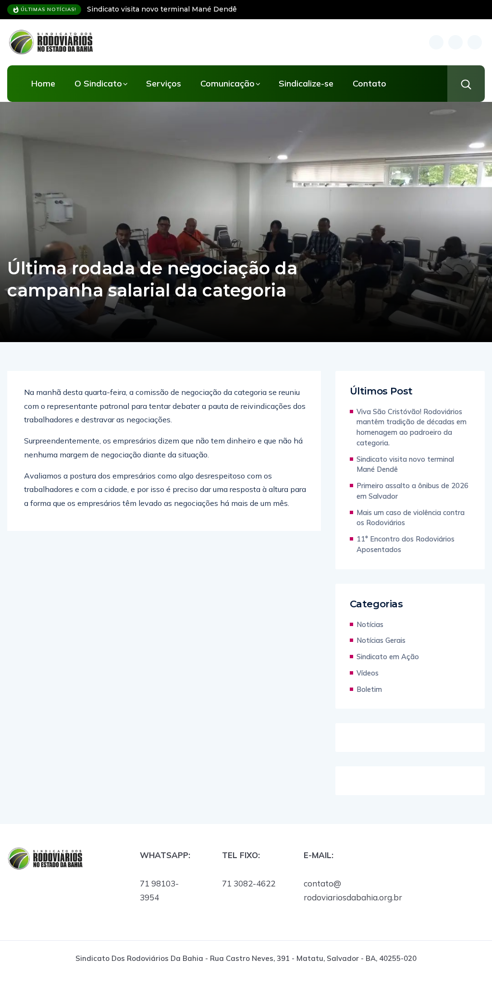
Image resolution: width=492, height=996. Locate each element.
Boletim (369, 689)
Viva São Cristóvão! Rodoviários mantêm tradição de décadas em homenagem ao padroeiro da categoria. (412, 427)
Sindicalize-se (306, 83)
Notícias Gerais (381, 640)
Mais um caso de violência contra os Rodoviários (411, 518)
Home (43, 83)
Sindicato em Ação (388, 656)
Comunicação (227, 83)
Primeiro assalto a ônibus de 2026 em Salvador (412, 491)
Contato (369, 83)
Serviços (163, 83)
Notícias (370, 624)
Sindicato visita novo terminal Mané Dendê (162, 9)
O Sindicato (98, 83)
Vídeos (368, 672)
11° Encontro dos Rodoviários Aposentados (406, 544)
